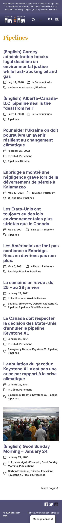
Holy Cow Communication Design (43, 513)
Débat (14, 156)
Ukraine (25, 161)
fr (57, 19)
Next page (50, 488)
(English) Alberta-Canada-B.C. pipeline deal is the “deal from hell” (30, 103)
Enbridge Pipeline (18, 271)
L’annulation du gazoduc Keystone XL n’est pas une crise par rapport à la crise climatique (30, 371)
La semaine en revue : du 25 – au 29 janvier (28, 285)
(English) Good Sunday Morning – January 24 (26, 449)
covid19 (12, 303)
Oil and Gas (15, 197)
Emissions (47, 471)
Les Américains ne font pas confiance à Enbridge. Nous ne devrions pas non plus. (31, 253)
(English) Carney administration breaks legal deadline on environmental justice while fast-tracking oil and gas (30, 64)
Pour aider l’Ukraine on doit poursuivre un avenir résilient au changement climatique (30, 137)
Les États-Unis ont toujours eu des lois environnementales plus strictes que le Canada (28, 216)
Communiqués (43, 82)
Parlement (25, 156)
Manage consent (43, 519)
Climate (35, 471)
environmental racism (21, 87)
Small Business (40, 307)
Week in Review (36, 298)
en (50, 19)
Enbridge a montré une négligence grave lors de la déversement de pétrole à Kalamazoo (30, 179)
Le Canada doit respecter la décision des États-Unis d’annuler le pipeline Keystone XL (29, 326)
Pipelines (40, 87)
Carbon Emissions (18, 471)
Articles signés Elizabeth (25, 462)
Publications (18, 298)
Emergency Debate (30, 303)
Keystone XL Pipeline (44, 349)
